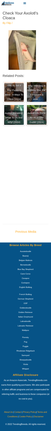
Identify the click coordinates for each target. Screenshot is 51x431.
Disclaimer (39, 416)
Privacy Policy (29, 412)
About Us (8, 412)
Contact (17, 412)
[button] (25, 3)
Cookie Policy (25, 416)
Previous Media (25, 231)
